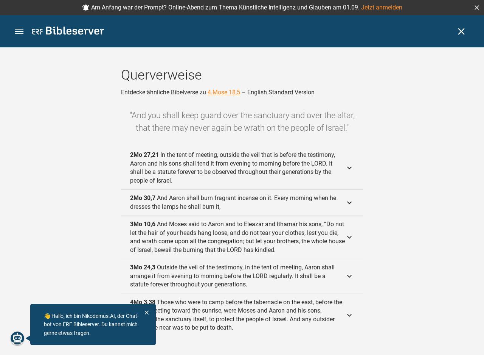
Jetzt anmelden (381, 7)
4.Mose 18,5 (224, 92)
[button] (477, 7)
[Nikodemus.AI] (17, 338)
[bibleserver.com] (68, 32)
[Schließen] (461, 31)
